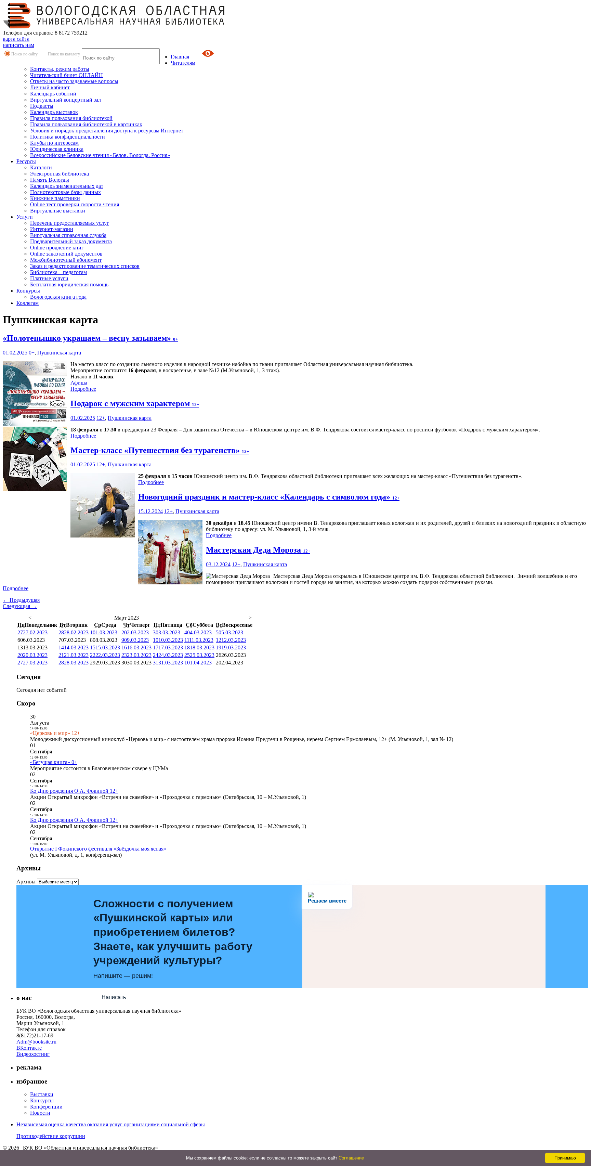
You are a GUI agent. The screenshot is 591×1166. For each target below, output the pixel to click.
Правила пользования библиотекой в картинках (86, 124)
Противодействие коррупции (50, 1136)
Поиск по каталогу (64, 54)
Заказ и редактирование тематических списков (85, 266)
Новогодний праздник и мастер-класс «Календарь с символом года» (268, 496)
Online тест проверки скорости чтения (74, 204)
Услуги (24, 217)
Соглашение (351, 1158)
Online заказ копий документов (66, 254)
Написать (114, 997)
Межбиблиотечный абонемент (66, 260)
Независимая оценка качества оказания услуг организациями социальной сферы (110, 1124)
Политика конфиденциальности (67, 137)
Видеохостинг (33, 1054)
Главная (180, 57)
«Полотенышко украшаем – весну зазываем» (90, 338)
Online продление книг (57, 247)
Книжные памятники (55, 198)
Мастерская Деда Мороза (258, 549)
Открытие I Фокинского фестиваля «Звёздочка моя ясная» (98, 849)
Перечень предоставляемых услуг (69, 223)
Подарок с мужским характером (134, 403)
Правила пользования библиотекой (71, 118)
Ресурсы (26, 161)
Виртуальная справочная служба (68, 235)
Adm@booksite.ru (36, 1042)
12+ (100, 418)
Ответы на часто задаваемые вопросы (74, 81)
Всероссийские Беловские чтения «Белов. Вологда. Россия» (100, 155)
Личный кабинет (50, 87)
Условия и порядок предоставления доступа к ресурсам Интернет (106, 130)
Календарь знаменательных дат (66, 186)
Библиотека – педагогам (58, 272)
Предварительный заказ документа (71, 241)
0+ (32, 352)
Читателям (183, 63)
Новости (40, 1113)
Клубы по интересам (54, 143)
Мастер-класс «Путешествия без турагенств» (159, 450)
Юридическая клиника (56, 149)
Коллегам (27, 303)
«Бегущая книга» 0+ (53, 762)
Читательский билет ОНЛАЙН (66, 75)
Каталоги (41, 167)
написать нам (18, 45)
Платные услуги (49, 278)
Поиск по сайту (24, 54)
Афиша (78, 383)
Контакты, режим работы (59, 69)
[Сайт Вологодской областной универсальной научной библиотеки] (114, 26)
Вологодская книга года (58, 297)
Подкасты (41, 106)
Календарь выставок (54, 112)
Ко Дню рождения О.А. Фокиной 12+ (74, 791)
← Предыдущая (21, 600)
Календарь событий (53, 93)
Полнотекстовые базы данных (65, 192)
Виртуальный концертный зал (65, 100)
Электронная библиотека (59, 174)
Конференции (46, 1107)
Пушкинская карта (59, 352)
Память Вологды (49, 180)
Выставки (41, 1094)
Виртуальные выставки (57, 210)
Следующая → (20, 606)
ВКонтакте (29, 1048)
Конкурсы (28, 291)
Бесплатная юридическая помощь (69, 284)
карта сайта (16, 39)
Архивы (26, 881)
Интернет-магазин (51, 229)
